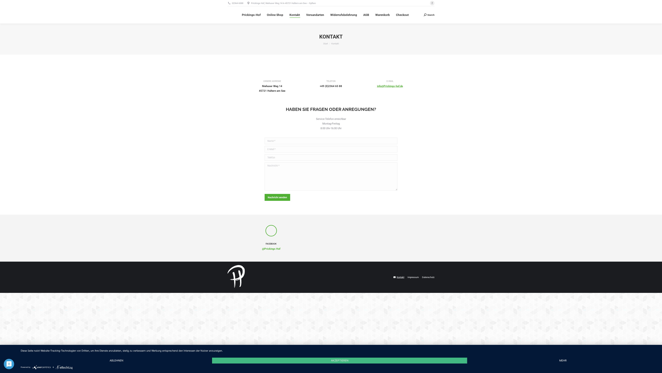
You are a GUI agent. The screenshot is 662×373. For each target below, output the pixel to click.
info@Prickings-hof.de (390, 86)
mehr (563, 360)
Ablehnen (116, 360)
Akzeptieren (339, 360)
